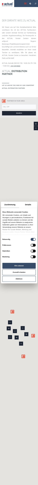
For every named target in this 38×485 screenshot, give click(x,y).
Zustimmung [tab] (9, 205)
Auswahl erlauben (19, 272)
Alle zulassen (19, 266)
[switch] (33, 245)
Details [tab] (28, 205)
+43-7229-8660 (15, 66)
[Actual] (7, 4)
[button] (33, 335)
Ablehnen (19, 279)
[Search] (35, 3)
